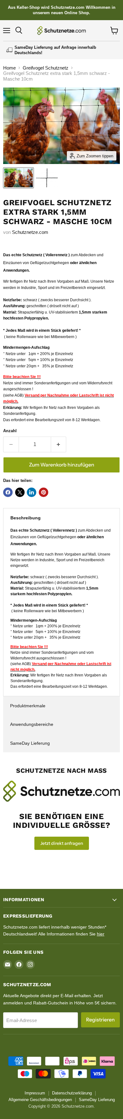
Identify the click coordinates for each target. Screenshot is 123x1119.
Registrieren (100, 1020)
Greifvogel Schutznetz (45, 68)
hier (100, 933)
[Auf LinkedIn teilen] (31, 492)
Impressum (35, 1093)
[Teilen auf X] (20, 492)
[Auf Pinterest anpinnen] (43, 492)
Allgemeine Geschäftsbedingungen (40, 1099)
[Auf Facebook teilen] (8, 492)
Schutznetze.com (30, 232)
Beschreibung (25, 517)
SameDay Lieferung (30, 743)
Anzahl (10, 430)
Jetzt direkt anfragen (61, 843)
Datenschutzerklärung (72, 1093)
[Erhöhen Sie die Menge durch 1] (59, 444)
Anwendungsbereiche (31, 724)
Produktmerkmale (27, 705)
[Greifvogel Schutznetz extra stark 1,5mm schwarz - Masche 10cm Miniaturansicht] (18, 178)
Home (9, 68)
